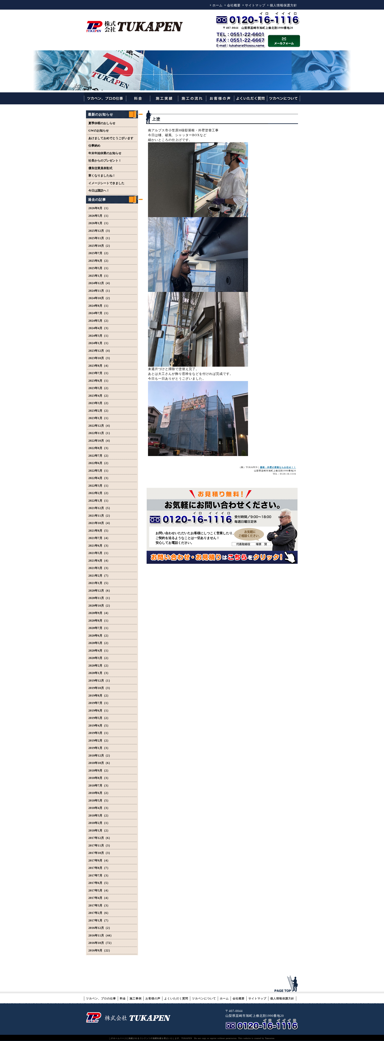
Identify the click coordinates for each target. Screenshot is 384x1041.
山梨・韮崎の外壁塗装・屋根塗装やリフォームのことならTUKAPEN (128, 1017)
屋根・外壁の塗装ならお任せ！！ (278, 467)
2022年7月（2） (99, 455)
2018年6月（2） (99, 792)
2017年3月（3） (99, 905)
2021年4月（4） (99, 560)
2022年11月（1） (100, 433)
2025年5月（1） (99, 268)
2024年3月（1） (99, 335)
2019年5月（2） (99, 718)
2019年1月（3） (99, 748)
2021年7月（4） (99, 538)
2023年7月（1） (99, 373)
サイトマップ (255, 5)
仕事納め (94, 145)
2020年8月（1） (99, 620)
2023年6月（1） (99, 380)
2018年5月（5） (99, 800)
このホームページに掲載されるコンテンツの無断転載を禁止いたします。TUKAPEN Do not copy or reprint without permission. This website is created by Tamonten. (192, 1038)
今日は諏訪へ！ (98, 190)
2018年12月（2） (100, 755)
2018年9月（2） (99, 770)
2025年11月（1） (100, 238)
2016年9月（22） (100, 950)
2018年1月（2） (99, 830)
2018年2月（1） (99, 822)
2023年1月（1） (99, 418)
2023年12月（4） (100, 350)
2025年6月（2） (99, 260)
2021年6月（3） (99, 545)
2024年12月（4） (100, 283)
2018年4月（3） (99, 807)
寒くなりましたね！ (101, 175)
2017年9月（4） (99, 860)
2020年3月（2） (99, 658)
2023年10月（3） (100, 358)
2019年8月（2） (99, 695)
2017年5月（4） (99, 890)
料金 (123, 998)
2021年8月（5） (99, 530)
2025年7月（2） (99, 253)
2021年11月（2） (100, 515)
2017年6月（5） (99, 882)
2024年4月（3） (99, 328)
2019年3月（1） (99, 733)
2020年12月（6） (100, 590)
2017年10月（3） (100, 852)
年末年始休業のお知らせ (104, 153)
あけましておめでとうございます (110, 138)
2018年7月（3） (99, 785)
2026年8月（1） (99, 208)
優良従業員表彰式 (100, 168)
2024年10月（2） (100, 298)
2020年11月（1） (100, 598)
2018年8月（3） (99, 778)
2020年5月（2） (99, 643)
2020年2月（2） (99, 665)
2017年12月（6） (100, 837)
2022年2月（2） (99, 493)
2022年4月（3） (99, 478)
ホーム (217, 5)
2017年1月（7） (99, 920)
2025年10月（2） (100, 245)
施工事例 (136, 998)
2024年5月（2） (99, 320)
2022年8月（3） (99, 448)
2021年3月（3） (99, 568)
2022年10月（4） (100, 440)
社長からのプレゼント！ (104, 160)
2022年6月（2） (99, 463)
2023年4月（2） (99, 395)
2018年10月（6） (100, 763)
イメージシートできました (106, 183)
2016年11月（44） (100, 935)
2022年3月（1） (99, 485)
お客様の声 (152, 998)
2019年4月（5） (99, 725)
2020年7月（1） (99, 628)
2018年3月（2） (99, 815)
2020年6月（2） (99, 635)
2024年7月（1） (99, 313)
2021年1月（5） (99, 583)
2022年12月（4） (100, 425)
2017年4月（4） (99, 897)
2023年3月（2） (99, 403)
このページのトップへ (287, 983)
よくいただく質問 (176, 998)
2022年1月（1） (99, 500)
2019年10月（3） (100, 688)
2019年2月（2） (99, 740)
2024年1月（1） (99, 343)
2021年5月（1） (99, 553)
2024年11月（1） (100, 290)
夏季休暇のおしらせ (101, 123)
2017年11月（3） (100, 845)
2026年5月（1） (99, 215)
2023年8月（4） (99, 365)
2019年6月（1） (99, 710)
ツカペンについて (204, 998)
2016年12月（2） (100, 927)
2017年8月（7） (99, 867)
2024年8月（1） (99, 305)
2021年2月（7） (99, 575)
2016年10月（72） (100, 942)
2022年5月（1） (99, 470)
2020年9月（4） (99, 613)
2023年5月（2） (99, 388)
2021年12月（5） (100, 508)
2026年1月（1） (99, 223)
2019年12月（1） (100, 680)
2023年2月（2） (99, 410)
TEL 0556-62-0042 (262, 1024)
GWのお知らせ (98, 130)
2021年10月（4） (100, 523)
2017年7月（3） (99, 875)
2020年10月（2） (100, 605)
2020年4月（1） (99, 650)
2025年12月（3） (100, 230)
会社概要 (234, 5)
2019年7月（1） (99, 703)
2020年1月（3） (99, 673)
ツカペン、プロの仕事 (101, 998)
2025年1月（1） (99, 275)
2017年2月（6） (99, 912)
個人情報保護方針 (283, 5)
